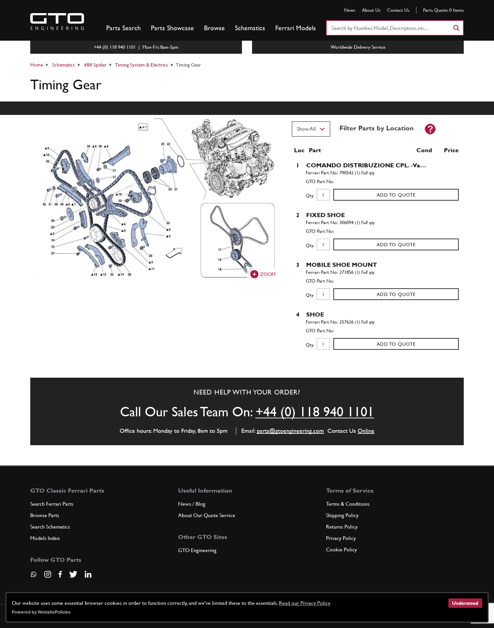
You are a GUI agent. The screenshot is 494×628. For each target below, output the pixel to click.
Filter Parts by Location (376, 128)
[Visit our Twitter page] (73, 574)
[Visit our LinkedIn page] (88, 574)
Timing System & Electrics (141, 65)
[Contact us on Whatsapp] (33, 577)
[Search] (456, 28)
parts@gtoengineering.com (290, 430)
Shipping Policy (342, 515)
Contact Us (398, 10)
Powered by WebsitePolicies (41, 612)
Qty (310, 195)
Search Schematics (50, 527)
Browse (214, 28)
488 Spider (95, 65)
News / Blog (191, 504)
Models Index (45, 538)
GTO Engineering (197, 550)
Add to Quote (396, 195)
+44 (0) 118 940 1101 (314, 411)
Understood (465, 603)
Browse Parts (44, 515)
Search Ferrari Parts (51, 504)
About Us (371, 10)
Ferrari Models (295, 28)
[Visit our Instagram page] (47, 574)
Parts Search (123, 28)
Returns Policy (342, 527)
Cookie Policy (341, 549)
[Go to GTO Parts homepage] (57, 21)
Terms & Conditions (348, 504)
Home (36, 65)
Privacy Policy (341, 538)
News (349, 10)
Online (366, 430)
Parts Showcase (172, 28)
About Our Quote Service (206, 515)
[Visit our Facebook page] (60, 574)
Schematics (250, 28)
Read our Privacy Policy (304, 603)
